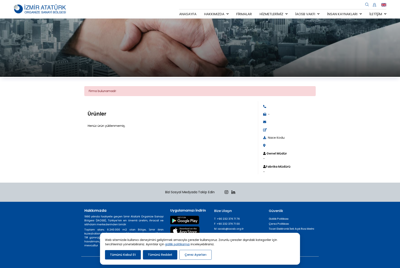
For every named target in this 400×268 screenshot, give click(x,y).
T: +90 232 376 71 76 (227, 219)
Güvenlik (276, 210)
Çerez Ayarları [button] (195, 255)
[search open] (367, 4)
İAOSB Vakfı (305, 13)
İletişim (375, 13)
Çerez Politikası (279, 224)
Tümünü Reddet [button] (160, 255)
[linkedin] (233, 192)
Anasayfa (187, 13)
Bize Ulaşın (223, 210)
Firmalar (244, 13)
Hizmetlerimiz (271, 13)
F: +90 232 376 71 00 (227, 224)
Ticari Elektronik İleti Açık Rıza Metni (291, 229)
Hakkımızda (214, 13)
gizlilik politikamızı (177, 244)
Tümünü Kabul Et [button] (123, 255)
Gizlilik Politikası (279, 219)
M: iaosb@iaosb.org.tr (229, 229)
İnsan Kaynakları (342, 13)
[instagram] (226, 192)
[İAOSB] (40, 9)
